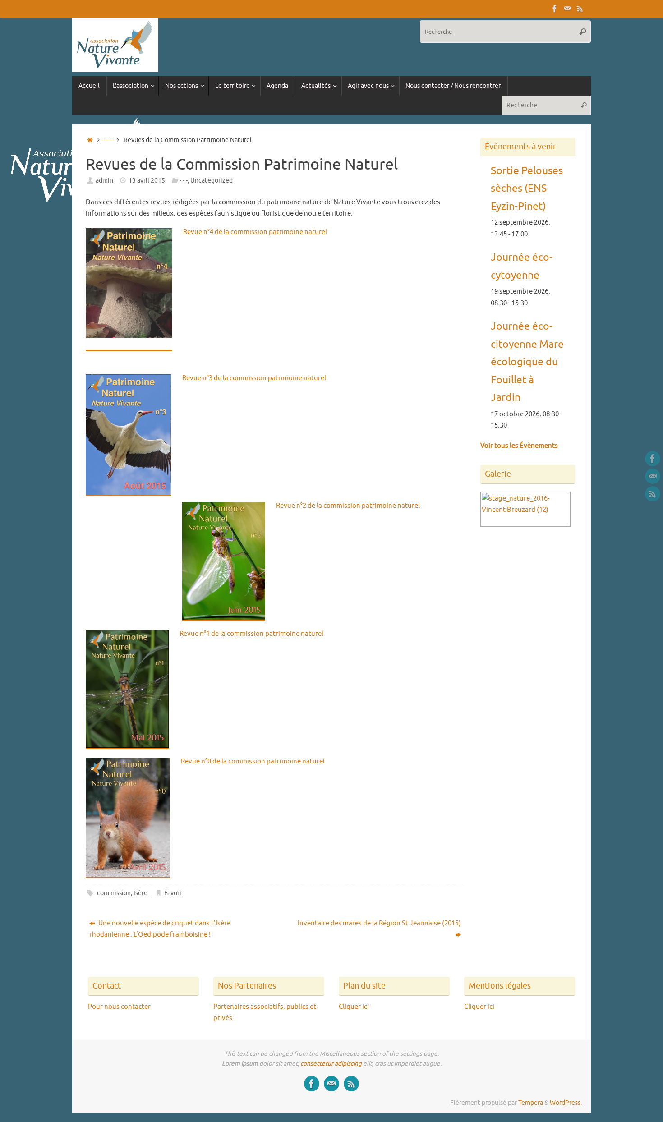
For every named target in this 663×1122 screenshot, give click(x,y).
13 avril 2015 (147, 180)
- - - (108, 140)
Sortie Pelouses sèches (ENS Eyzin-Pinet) (527, 188)
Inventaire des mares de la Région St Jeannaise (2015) (379, 923)
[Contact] (567, 8)
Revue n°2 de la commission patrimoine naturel (348, 505)
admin (104, 180)
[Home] (90, 140)
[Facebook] (554, 8)
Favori (172, 893)
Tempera (530, 1103)
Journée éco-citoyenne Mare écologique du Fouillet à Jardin (527, 362)
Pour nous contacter (119, 1006)
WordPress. (566, 1103)
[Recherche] (583, 31)
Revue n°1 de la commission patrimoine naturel (251, 634)
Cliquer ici (354, 1006)
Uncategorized (211, 180)
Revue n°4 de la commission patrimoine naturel (255, 232)
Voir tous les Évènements (519, 445)
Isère (140, 893)
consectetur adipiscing (331, 1063)
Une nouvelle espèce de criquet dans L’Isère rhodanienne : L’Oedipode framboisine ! (159, 929)
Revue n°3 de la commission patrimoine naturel (254, 378)
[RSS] (580, 8)
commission (114, 893)
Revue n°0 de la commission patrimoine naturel (253, 761)
